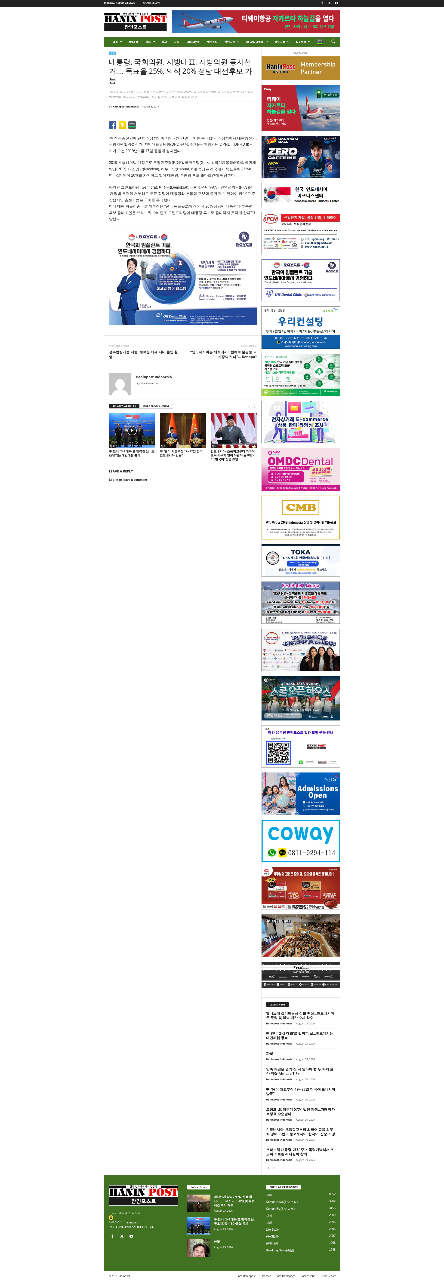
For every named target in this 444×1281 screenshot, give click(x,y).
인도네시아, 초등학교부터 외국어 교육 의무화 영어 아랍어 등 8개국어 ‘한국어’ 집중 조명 (233, 455)
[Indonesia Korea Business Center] (301, 195)
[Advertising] (183, 276)
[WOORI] (301, 327)
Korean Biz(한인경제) (280, 1209)
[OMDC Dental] (301, 469)
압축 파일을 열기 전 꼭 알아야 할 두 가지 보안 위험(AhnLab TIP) (299, 1071)
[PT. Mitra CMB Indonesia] (301, 518)
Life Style (192, 42)
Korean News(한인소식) (282, 1202)
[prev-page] (249, 406)
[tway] (301, 108)
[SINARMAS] (301, 650)
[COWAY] (301, 841)
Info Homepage (286, 1276)
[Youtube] (336, 3)
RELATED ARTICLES (124, 406)
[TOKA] (301, 560)
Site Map (266, 1276)
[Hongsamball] (301, 157)
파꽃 (269, 1053)
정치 (148, 42)
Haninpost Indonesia (126, 106)
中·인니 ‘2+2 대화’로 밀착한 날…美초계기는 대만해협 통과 (131, 453)
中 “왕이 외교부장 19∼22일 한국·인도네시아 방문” (182, 453)
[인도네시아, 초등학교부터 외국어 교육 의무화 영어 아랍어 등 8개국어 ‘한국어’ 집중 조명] (234, 430)
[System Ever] (301, 375)
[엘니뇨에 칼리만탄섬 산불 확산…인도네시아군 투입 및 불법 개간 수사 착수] (198, 1203)
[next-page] (254, 406)
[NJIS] (301, 793)
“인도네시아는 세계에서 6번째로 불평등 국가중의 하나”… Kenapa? (223, 354)
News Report (328, 1276)
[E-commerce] (301, 422)
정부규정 (279, 42)
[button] (333, 42)
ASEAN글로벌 (255, 42)
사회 (176, 42)
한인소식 (211, 42)
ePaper (133, 42)
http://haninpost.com (147, 383)
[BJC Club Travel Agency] (301, 603)
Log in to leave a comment (128, 479)
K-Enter (301, 42)
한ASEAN (272, 1236)
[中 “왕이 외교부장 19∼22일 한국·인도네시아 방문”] (183, 430)
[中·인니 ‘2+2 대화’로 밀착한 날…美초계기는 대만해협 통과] (132, 430)
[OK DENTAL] (301, 280)
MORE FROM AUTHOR (156, 406)
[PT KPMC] (301, 233)
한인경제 (229, 42)
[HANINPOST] (301, 746)
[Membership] (301, 68)
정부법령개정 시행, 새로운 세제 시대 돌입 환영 (143, 354)
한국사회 (272, 1243)
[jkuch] (301, 935)
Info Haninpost (246, 1276)
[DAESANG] (301, 888)
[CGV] (301, 975)
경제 (164, 42)
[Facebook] (322, 3)
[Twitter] (329, 3)
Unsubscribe (307, 1276)
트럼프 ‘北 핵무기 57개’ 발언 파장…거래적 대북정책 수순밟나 (301, 1111)
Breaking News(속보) (280, 1250)
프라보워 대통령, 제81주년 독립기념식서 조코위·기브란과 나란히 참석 (300, 1151)
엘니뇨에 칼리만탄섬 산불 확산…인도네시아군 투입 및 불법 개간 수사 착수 (300, 1015)
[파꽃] (198, 1248)
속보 (115, 42)
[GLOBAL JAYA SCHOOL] (301, 698)
